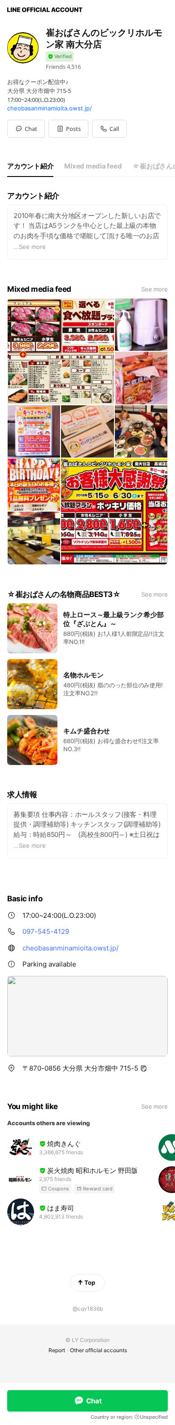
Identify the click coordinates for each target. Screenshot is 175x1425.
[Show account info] (60, 56)
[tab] (30, 166)
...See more (29, 246)
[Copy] (143, 1068)
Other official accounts (98, 1350)
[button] (68, 129)
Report (56, 1350)
